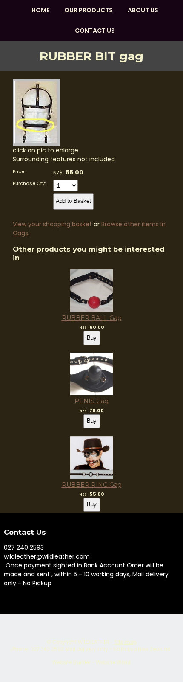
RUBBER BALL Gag (92, 318)
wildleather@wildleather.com (47, 556)
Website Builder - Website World (91, 662)
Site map (125, 642)
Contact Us (95, 30)
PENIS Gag (91, 401)
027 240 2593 (24, 547)
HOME (40, 10)
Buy (92, 337)
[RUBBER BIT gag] (36, 144)
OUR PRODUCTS (88, 10)
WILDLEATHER (93, 642)
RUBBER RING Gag (92, 484)
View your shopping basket (52, 224)
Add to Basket (73, 201)
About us (143, 10)
